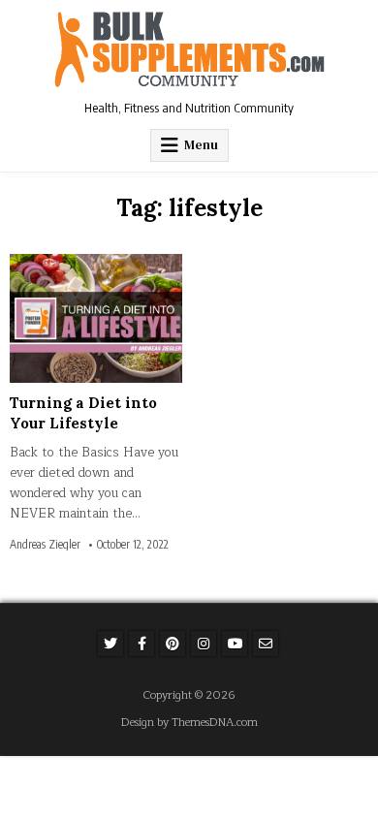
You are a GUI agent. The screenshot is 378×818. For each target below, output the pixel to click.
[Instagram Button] (203, 643)
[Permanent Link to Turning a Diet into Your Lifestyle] (96, 318)
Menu (201, 145)
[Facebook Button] (141, 643)
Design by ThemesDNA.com (189, 722)
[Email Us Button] (265, 643)
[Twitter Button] (110, 643)
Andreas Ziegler (45, 545)
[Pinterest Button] (172, 643)
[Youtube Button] (234, 643)
